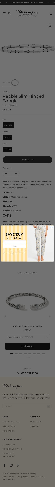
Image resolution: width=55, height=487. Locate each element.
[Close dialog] (52, 227)
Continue (14, 246)
